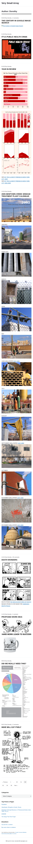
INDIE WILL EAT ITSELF (11, 727)
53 (3, 785)
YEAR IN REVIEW (9, 69)
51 (21, 782)
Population (4, 804)
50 (17, 782)
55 (11, 785)
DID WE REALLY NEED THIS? (14, 664)
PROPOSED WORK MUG (12, 617)
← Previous (5, 782)
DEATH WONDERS (9, 560)
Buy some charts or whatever (9, 827)
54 (7, 785)
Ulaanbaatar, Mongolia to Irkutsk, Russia (11, 807)
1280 (17, 361)
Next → (16, 785)
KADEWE (4, 814)
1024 (14, 361)
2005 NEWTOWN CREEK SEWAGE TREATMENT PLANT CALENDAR (16, 195)
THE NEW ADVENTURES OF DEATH (20, 602)
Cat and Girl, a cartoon (7, 824)
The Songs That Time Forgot (9, 816)
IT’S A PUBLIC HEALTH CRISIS (14, 37)
